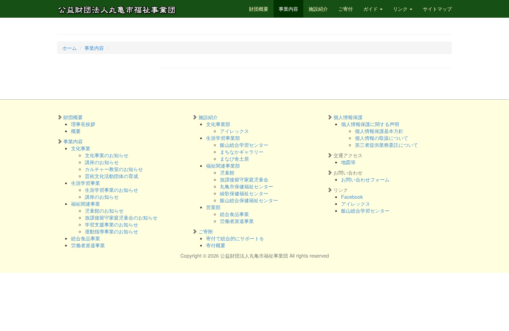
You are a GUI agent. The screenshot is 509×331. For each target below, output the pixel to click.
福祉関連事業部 (223, 165)
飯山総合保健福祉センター (249, 200)
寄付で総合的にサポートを (235, 238)
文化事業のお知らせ (106, 155)
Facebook (352, 196)
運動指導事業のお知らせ (111, 231)
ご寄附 (205, 231)
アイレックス (234, 130)
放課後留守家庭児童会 (244, 179)
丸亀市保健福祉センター (246, 186)
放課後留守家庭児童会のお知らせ (121, 217)
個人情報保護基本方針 (379, 130)
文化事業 (80, 148)
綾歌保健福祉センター (244, 193)
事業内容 (288, 8)
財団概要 (258, 8)
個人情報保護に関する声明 (370, 123)
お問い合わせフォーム (365, 179)
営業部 (213, 207)
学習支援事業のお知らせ (111, 224)
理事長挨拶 (83, 123)
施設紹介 (318, 8)
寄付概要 (215, 245)
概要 (76, 130)
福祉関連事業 (85, 203)
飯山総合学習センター (244, 144)
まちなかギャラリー (242, 151)
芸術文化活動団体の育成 (111, 175)
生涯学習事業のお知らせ (111, 189)
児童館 (227, 172)
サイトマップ (437, 8)
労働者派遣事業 (88, 245)
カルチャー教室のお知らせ (114, 169)
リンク (401, 8)
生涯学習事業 (85, 182)
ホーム (69, 47)
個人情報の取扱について (381, 137)
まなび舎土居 (234, 158)
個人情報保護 (348, 117)
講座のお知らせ (102, 162)
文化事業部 (218, 123)
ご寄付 (345, 8)
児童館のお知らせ (104, 210)
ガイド (371, 8)
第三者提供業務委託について (386, 144)
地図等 (348, 162)
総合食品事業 (85, 238)
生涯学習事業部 (223, 137)
